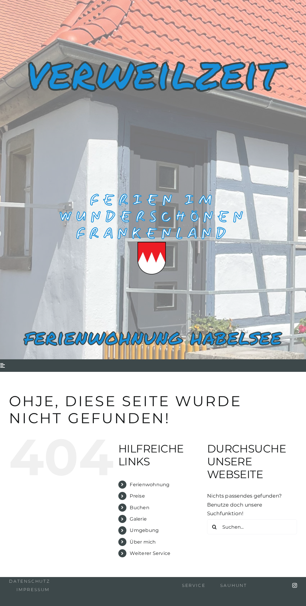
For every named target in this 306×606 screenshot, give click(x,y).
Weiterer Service (150, 553)
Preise (137, 496)
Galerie (138, 519)
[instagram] (294, 585)
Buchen (139, 507)
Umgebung (144, 530)
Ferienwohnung (149, 484)
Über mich (143, 542)
